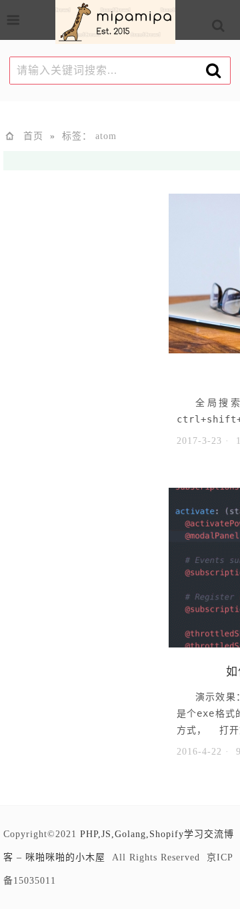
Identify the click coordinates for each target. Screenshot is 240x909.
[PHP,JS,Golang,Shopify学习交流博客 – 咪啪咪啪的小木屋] (115, 24)
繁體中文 (235, 30)
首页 (33, 136)
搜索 (229, 27)
